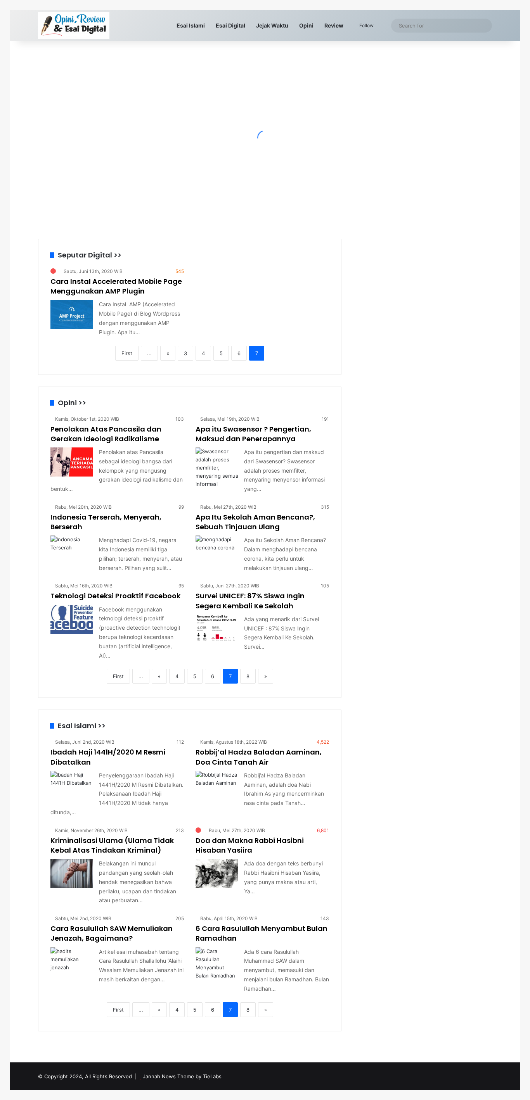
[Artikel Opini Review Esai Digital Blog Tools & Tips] (73, 25)
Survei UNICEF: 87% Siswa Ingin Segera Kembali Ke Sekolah (250, 600)
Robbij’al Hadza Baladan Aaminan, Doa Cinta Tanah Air (259, 757)
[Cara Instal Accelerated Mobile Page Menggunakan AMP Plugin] (71, 314)
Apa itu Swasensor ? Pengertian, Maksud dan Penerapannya (253, 434)
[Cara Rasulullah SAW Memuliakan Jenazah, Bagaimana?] (71, 961)
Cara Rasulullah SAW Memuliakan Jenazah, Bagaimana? (111, 933)
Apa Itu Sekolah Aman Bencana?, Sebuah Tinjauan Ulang (255, 522)
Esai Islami (191, 25)
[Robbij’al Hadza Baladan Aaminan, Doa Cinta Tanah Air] (217, 785)
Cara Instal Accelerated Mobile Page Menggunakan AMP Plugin (116, 286)
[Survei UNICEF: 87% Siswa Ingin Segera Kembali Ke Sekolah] (217, 629)
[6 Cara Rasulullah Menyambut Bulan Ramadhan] (217, 963)
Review (333, 25)
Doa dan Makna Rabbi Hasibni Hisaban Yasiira (250, 845)
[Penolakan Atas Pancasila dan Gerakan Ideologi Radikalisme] (71, 462)
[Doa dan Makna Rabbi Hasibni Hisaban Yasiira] (217, 873)
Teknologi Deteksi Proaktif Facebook (115, 596)
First (126, 353)
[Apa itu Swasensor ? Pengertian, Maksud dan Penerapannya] (217, 467)
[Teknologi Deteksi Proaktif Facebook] (71, 619)
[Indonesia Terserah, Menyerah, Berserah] (71, 550)
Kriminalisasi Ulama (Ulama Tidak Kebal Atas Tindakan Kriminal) (112, 845)
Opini (306, 25)
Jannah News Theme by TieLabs (182, 1076)
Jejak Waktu (272, 25)
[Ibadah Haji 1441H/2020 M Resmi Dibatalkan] (71, 785)
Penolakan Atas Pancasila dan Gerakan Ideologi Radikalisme (105, 434)
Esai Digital (230, 25)
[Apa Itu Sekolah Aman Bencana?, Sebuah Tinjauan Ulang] (217, 550)
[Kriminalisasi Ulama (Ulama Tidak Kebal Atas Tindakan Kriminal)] (71, 873)
